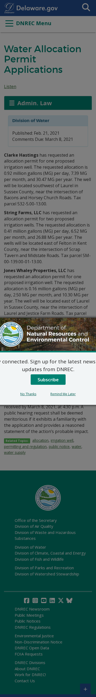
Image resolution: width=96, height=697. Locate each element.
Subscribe (48, 379)
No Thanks (28, 394)
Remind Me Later (63, 394)
